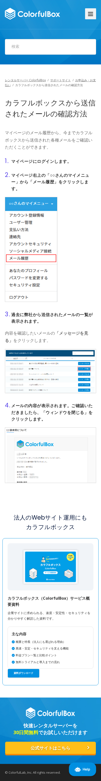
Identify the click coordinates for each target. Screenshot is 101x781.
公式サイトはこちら (50, 748)
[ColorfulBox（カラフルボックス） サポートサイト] (32, 13)
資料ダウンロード (23, 673)
